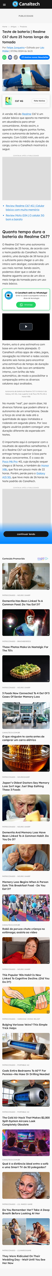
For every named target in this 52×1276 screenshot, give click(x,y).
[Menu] (4, 5)
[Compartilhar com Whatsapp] (4, 57)
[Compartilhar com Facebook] (10, 57)
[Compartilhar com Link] (16, 57)
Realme (26, 114)
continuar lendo (26, 534)
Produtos (23, 26)
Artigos (13, 26)
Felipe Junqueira (16, 47)
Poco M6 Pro (10, 461)
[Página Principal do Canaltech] (26, 5)
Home (4, 26)
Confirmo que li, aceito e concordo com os (26, 63)
